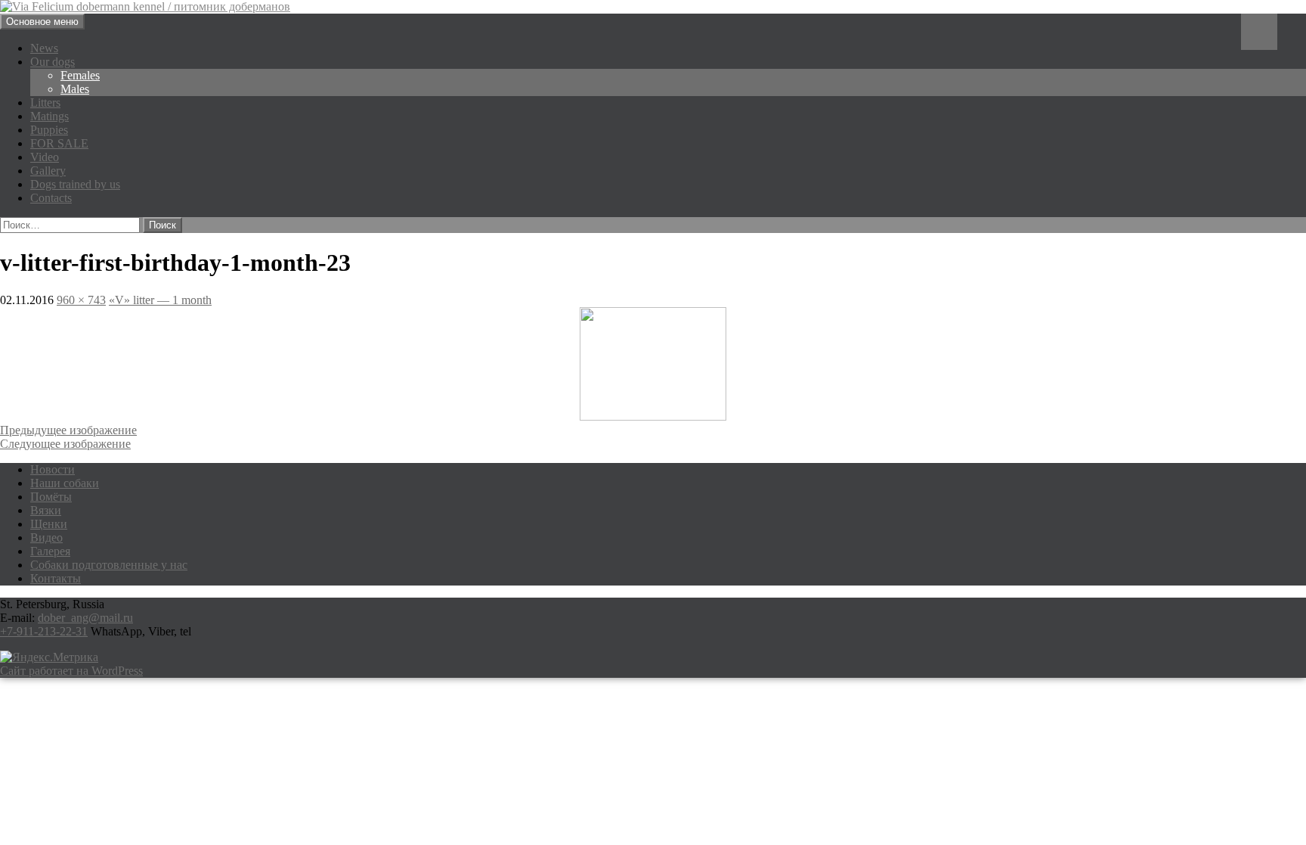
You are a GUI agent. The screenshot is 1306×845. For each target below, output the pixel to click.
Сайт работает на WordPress (71, 670)
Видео (46, 537)
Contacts (51, 197)
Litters (45, 102)
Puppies (49, 129)
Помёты (51, 496)
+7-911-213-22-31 (44, 631)
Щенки (48, 523)
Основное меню (42, 21)
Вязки (45, 510)
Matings (49, 116)
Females (80, 75)
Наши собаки (64, 483)
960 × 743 (81, 300)
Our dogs (52, 61)
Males (74, 88)
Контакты (55, 578)
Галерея (50, 551)
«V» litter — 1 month (160, 300)
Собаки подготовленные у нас (108, 564)
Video (44, 157)
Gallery (48, 170)
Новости (52, 469)
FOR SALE (59, 143)
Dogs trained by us (75, 184)
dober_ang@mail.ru (85, 617)
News (44, 48)
